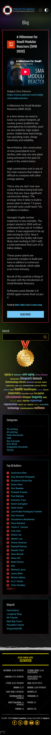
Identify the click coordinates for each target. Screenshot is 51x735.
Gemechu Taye (18, 500)
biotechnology (12, 382)
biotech (37, 379)
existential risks (28, 386)
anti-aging (28, 374)
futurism (6, 390)
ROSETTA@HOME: (14, 703)
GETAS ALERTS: (32, 677)
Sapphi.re (46, 718)
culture (17, 386)
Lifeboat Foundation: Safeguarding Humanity (18, 10)
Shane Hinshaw (19, 542)
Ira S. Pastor (17, 581)
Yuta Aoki (16, 531)
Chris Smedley (18, 585)
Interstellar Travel (27, 394)
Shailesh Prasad (19, 492)
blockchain (30, 382)
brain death (38, 382)
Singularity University (17, 447)
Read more (25, 314)
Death (20, 386)
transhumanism (27, 408)
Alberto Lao (16, 538)
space (36, 404)
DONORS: (16, 688)
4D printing (12, 432)
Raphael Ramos (19, 546)
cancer (44, 382)
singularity (30, 405)
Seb (13, 565)
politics (19, 401)
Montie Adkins (18, 577)
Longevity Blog (14, 614)
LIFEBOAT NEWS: (33, 671)
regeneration (10, 404)
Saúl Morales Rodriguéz (23, 476)
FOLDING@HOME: (15, 696)
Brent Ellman (17, 562)
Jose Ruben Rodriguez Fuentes (26, 511)
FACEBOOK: (7, 671)
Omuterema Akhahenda (23, 519)
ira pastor (39, 393)
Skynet (10, 450)
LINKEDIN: (8, 677)
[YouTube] (31, 722)
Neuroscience (13, 401)
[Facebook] (14, 722)
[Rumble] (37, 722)
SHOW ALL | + (11, 589)
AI (12, 375)
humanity (39, 390)
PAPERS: (30, 703)
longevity (37, 397)
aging (7, 374)
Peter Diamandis (15, 435)
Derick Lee (16, 534)
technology (13, 408)
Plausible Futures (15, 625)
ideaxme (45, 390)
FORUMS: (18, 709)
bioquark (26, 379)
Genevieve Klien (19, 472)
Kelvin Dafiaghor (19, 504)
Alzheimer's (18, 375)
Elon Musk (12, 444)
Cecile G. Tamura (19, 527)
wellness (39, 408)
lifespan (26, 397)
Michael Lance (18, 569)
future (43, 385)
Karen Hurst (17, 507)
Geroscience (13, 610)
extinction (37, 386)
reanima (26, 400)
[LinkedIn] (26, 722)
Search (45, 337)
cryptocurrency (10, 386)
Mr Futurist (12, 617)
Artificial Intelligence (41, 375)
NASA (45, 397)
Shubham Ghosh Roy (21, 480)
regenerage (36, 400)
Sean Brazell (17, 554)
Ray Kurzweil (13, 441)
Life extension (14, 397)
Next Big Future (14, 621)
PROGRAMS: (31, 696)
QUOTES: (30, 709)
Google (12, 390)
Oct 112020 (11, 44)
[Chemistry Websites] (25, 354)
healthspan (30, 389)
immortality (14, 393)
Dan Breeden (17, 488)
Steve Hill (15, 558)
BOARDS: (30, 688)
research (20, 405)
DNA (9, 438)
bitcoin (22, 382)
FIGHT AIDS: (10, 692)
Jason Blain (17, 573)
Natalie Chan (17, 550)
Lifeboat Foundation (19, 718)
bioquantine (15, 379)
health (19, 389)
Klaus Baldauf (18, 523)
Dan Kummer (17, 515)
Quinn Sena (17, 484)
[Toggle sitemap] (40, 10)
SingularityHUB (14, 628)
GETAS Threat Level (25, 660)
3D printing (12, 429)
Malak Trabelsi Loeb (22, 305)
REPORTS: (30, 692)
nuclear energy (36, 305)
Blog (25, 23)
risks (25, 405)
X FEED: (8, 683)
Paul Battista (17, 496)
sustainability (44, 405)
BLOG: (29, 683)
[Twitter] (20, 722)
